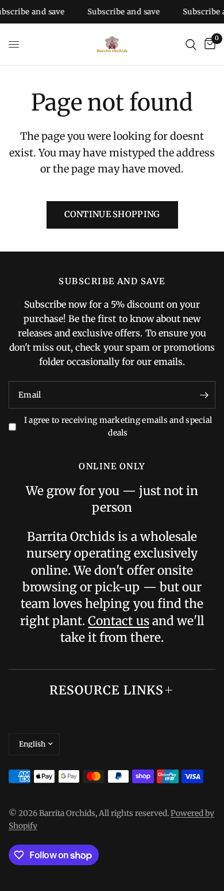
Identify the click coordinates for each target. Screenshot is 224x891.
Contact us (118, 621)
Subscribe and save (121, 11)
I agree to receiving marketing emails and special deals (118, 426)
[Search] (190, 44)
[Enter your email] (203, 395)
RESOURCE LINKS (106, 690)
